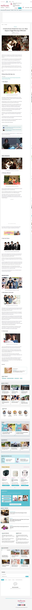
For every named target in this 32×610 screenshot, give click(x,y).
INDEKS (31, 7)
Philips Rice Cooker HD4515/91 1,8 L (4, 480)
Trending (12, 10)
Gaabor (12, 478)
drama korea (4, 378)
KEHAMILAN (2, 7)
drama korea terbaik (10, 378)
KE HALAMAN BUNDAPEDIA (15, 504)
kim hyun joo (17, 378)
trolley (21, 378)
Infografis (20, 10)
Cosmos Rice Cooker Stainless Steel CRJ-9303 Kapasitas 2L (24, 480)
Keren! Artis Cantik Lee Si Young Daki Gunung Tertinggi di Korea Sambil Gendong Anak (13, 128)
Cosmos (22, 478)
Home (2, 24)
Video (15, 10)
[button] (28, 413)
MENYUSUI (7, 7)
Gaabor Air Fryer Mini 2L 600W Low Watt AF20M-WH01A (14, 480)
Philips (3, 478)
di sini (15, 133)
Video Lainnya (27, 422)
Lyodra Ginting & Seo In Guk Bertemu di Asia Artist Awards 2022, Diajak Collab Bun (13, 130)
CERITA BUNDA (27, 7)
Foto (17, 10)
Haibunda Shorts (3, 10)
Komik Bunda (8, 10)
